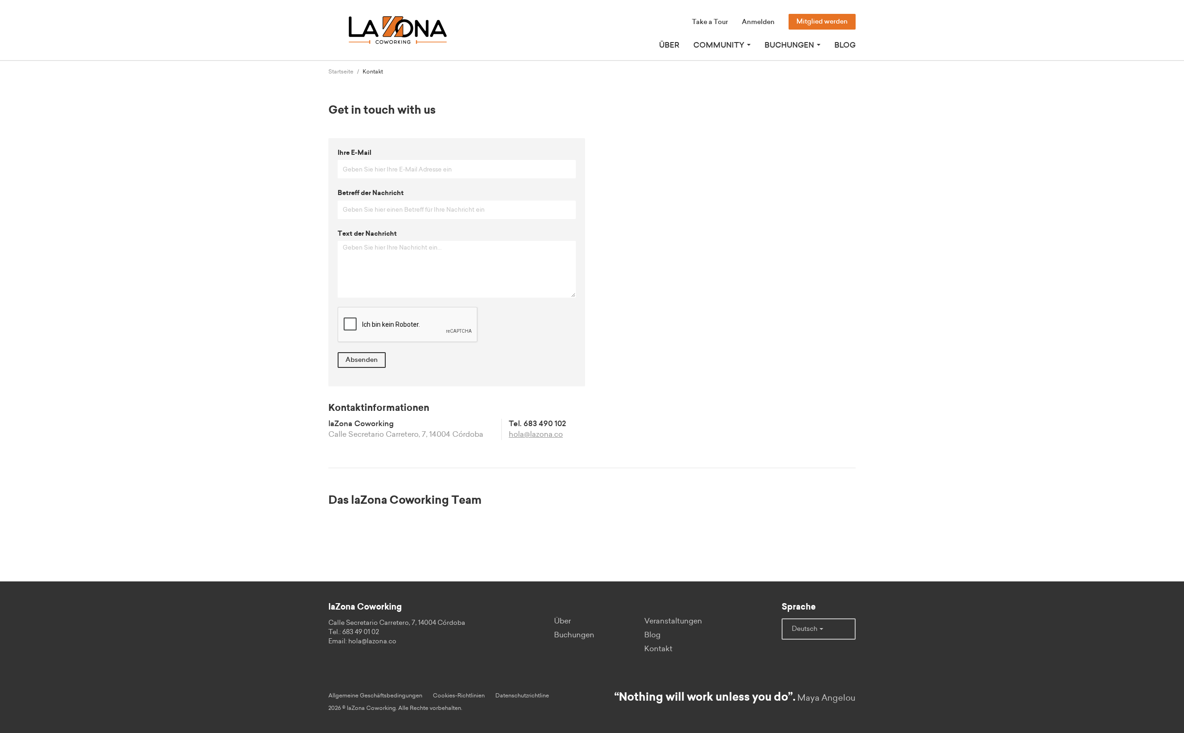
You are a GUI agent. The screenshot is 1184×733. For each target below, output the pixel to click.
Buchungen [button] (790, 45)
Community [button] (719, 45)
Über (669, 45)
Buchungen (574, 635)
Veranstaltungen (673, 621)
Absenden (361, 360)
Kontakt (658, 649)
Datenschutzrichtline (522, 695)
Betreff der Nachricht (371, 193)
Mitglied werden (822, 21)
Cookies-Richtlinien (459, 695)
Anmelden (758, 22)
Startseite (340, 71)
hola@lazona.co (536, 434)
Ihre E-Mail (354, 153)
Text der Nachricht (367, 234)
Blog (845, 45)
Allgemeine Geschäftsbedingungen (375, 695)
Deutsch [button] (805, 629)
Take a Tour (710, 22)
